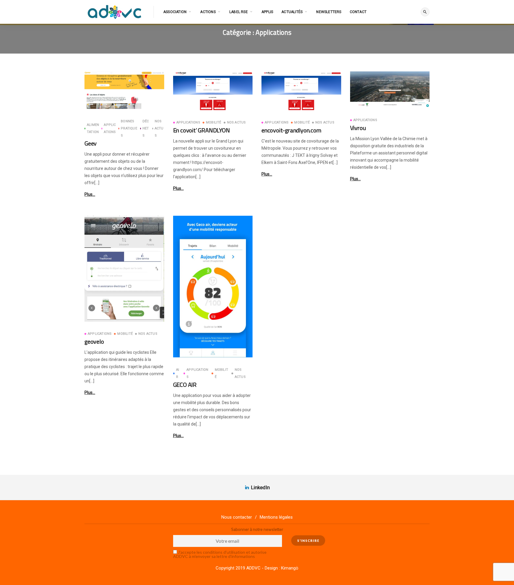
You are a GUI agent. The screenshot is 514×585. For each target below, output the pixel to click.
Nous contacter (236, 517)
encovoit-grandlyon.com (291, 130)
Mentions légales (276, 517)
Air (177, 373)
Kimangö (289, 568)
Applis (267, 12)
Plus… (89, 194)
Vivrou (358, 127)
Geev (90, 143)
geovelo (94, 341)
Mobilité (213, 122)
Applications (110, 128)
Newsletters (328, 12)
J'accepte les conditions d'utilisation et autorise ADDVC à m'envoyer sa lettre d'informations (220, 554)
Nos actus (159, 128)
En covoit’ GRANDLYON (201, 130)
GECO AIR (185, 384)
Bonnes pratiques (129, 128)
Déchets (145, 128)
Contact (358, 12)
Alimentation (93, 128)
